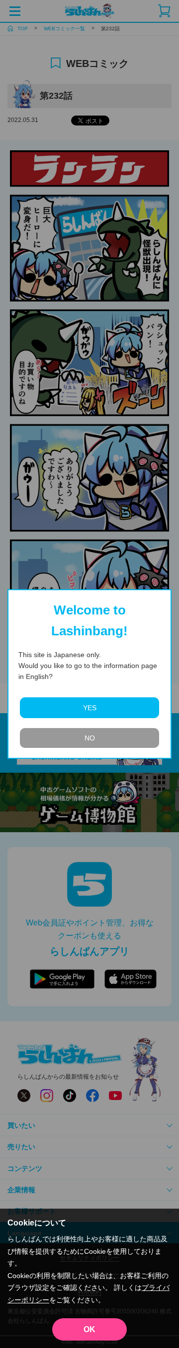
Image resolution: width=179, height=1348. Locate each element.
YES (89, 708)
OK (89, 1329)
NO (90, 738)
